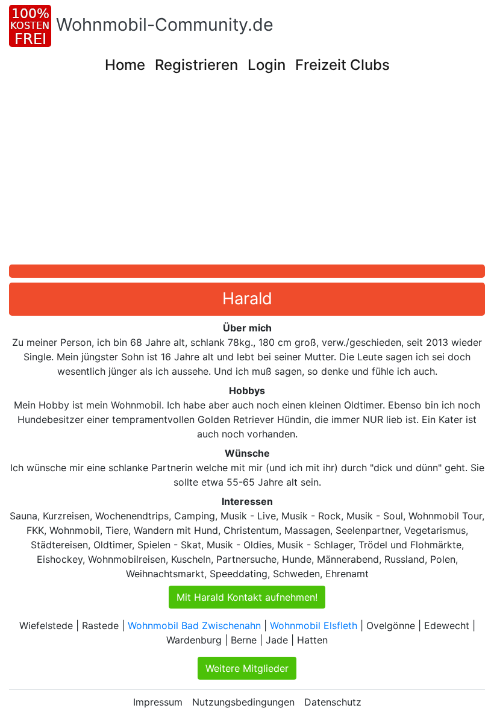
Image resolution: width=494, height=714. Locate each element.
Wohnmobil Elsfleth (313, 625)
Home (125, 65)
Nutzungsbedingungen (243, 702)
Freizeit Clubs (342, 65)
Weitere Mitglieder (247, 668)
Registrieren (196, 65)
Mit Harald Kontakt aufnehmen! (247, 597)
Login (267, 65)
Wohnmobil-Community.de (165, 24)
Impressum (158, 702)
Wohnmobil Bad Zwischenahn (194, 625)
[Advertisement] (251, 174)
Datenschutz (332, 702)
